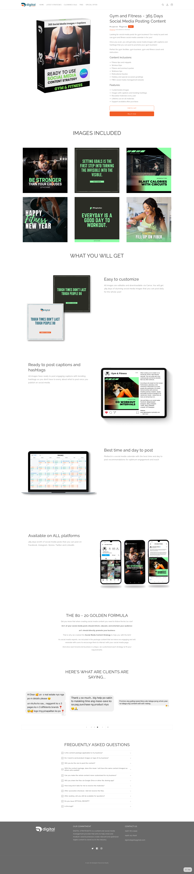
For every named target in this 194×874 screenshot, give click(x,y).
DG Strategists (94, 862)
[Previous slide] (86, 727)
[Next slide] (102, 727)
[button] (163, 5)
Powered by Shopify (103, 862)
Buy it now (132, 114)
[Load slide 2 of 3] (94, 727)
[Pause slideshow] (107, 727)
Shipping (112, 29)
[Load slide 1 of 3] (91, 727)
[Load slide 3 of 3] (97, 727)
